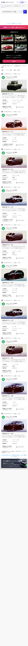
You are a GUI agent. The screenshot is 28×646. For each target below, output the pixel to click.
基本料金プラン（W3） (8, 433)
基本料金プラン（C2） (8, 207)
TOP (2, 6)
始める (14, 61)
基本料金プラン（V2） (8, 245)
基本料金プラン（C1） (8, 131)
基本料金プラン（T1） (8, 94)
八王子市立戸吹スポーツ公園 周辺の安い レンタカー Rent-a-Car (13, 6)
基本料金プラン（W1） (8, 282)
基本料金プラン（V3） (8, 358)
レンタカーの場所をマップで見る (14, 23)
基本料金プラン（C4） (8, 320)
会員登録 (22, 2)
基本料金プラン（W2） (8, 396)
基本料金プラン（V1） (8, 169)
